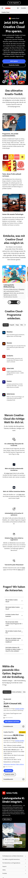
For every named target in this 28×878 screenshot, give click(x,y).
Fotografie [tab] (11, 325)
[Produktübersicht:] (23, 726)
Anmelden (23, 8)
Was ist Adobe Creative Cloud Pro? (13, 632)
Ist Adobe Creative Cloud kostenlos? (12, 615)
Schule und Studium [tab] (16, 692)
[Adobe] (8, 8)
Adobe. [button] (4, 870)
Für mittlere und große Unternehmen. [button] (11, 859)
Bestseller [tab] (5, 325)
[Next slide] (18, 302)
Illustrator (9, 343)
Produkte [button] (4, 873)
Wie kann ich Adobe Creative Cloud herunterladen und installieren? (13, 640)
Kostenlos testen (14, 65)
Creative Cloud (5, 12)
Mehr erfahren (20, 764)
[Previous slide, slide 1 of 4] (9, 302)
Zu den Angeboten (14, 3)
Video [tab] (21, 325)
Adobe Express (11, 394)
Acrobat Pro (10, 355)
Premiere (9, 381)
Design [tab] (17, 325)
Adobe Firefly (10, 368)
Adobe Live (20, 569)
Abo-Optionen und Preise (12, 721)
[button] (18, 8)
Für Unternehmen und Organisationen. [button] (11, 863)
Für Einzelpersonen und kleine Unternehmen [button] (12, 856)
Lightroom (6, 293)
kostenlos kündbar (19, 708)
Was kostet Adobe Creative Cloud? (13, 608)
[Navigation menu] (2, 8)
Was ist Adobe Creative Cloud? (12, 600)
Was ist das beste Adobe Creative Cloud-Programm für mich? (13, 623)
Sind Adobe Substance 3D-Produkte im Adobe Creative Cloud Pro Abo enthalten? (13, 649)
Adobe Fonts (9, 473)
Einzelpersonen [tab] (7, 692)
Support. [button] (4, 866)
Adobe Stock (21, 494)
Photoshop (21, 289)
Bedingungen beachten (17, 52)
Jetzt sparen (14, 61)
